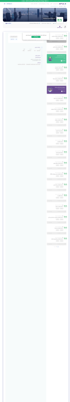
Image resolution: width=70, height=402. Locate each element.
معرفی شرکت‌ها (60, 6)
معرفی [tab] (65, 27)
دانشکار (64, 6)
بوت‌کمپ (32, 3)
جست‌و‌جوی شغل (55, 3)
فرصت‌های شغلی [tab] (59, 27)
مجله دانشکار (35, 3)
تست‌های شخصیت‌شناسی (42, 3)
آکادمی (51, 3)
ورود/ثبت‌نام (36, 36)
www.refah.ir (9, 23)
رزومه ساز (47, 3)
